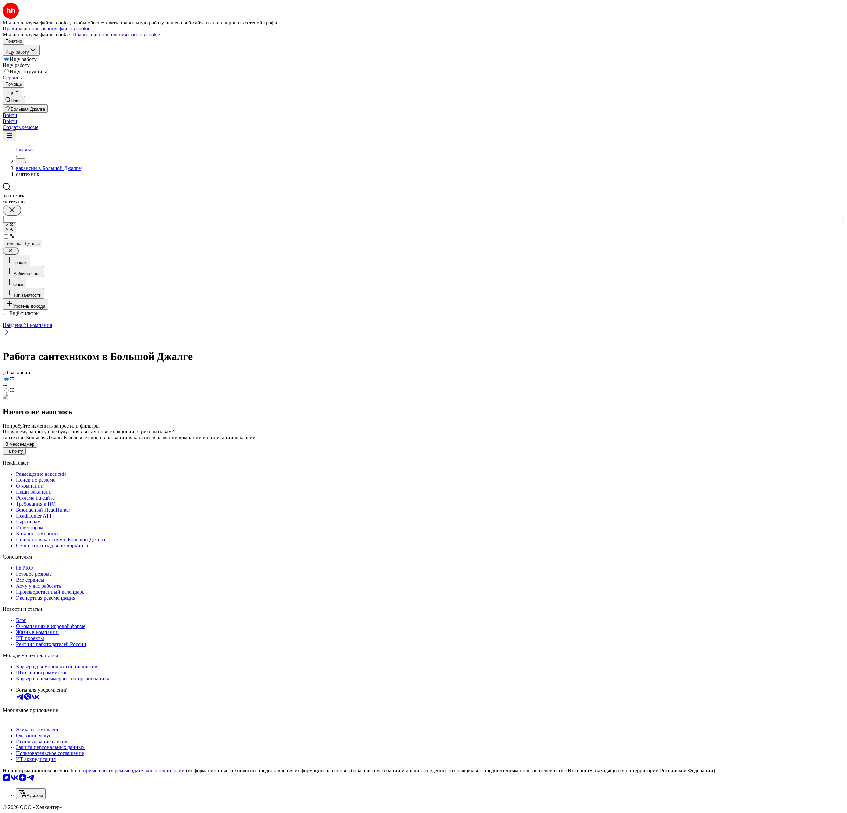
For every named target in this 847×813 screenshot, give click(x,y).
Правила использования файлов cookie (116, 34)
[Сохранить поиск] (9, 227)
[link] (14, 100)
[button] (10, 115)
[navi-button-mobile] (9, 135)
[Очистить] (12, 210)
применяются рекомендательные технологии (134, 770)
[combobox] (33, 195)
